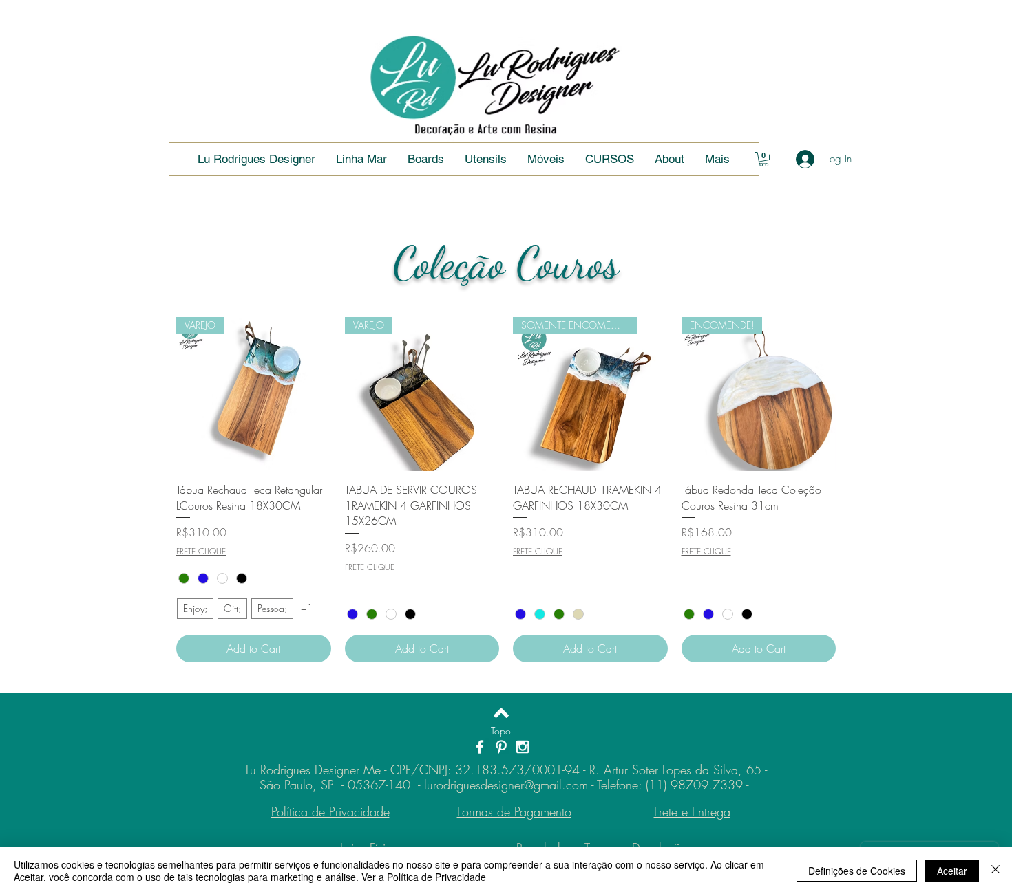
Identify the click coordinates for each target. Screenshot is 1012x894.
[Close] (995, 870)
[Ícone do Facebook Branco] (480, 747)
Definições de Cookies (856, 870)
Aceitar (952, 870)
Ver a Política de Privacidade (423, 877)
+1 (307, 608)
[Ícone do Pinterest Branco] (501, 747)
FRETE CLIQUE (201, 551)
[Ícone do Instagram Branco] (522, 747)
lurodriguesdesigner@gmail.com (506, 784)
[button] (609, 159)
